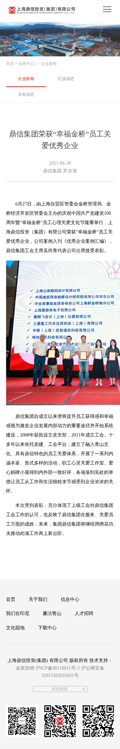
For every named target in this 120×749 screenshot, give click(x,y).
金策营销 (25, 668)
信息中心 (70, 599)
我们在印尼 (17, 613)
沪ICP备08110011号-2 (58, 668)
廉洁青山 (52, 613)
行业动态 (66, 78)
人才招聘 (84, 613)
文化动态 (26, 94)
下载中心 (47, 627)
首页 (10, 63)
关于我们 (38, 599)
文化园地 (15, 627)
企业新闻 (26, 78)
